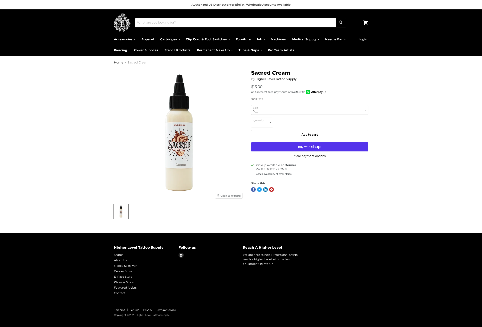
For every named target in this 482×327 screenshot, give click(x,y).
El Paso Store (123, 276)
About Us (120, 260)
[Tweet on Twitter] (259, 189)
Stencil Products (178, 50)
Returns (134, 309)
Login (363, 39)
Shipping (119, 309)
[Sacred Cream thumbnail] (121, 211)
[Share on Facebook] (253, 189)
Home (118, 62)
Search (119, 255)
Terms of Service (166, 309)
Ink (260, 39)
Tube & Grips (249, 50)
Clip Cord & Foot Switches (207, 39)
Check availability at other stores (274, 174)
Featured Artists (125, 287)
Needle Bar (334, 39)
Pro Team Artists (281, 50)
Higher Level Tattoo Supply (276, 79)
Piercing (120, 50)
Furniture (243, 39)
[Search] (341, 22)
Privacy (147, 309)
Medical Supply (304, 39)
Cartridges (169, 39)
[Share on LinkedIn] (265, 189)
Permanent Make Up (214, 50)
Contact (119, 293)
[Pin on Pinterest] (271, 189)
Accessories (123, 39)
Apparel (147, 39)
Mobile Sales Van (125, 265)
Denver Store (123, 271)
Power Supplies (145, 50)
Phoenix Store (123, 282)
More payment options (310, 155)
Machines (278, 39)
